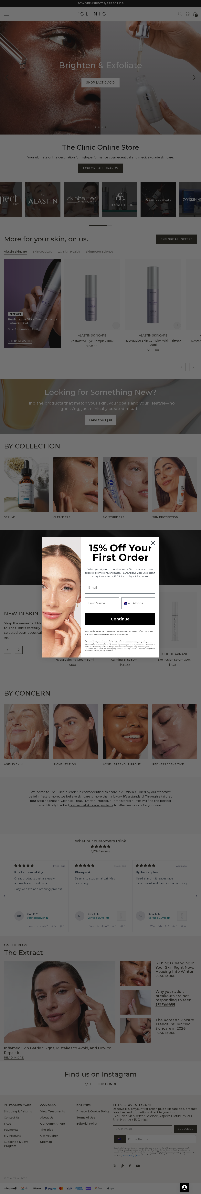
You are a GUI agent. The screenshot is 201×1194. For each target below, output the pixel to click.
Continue (120, 619)
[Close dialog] (153, 543)
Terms (110, 651)
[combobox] (126, 603)
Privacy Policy (99, 651)
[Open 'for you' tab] (184, 1187)
